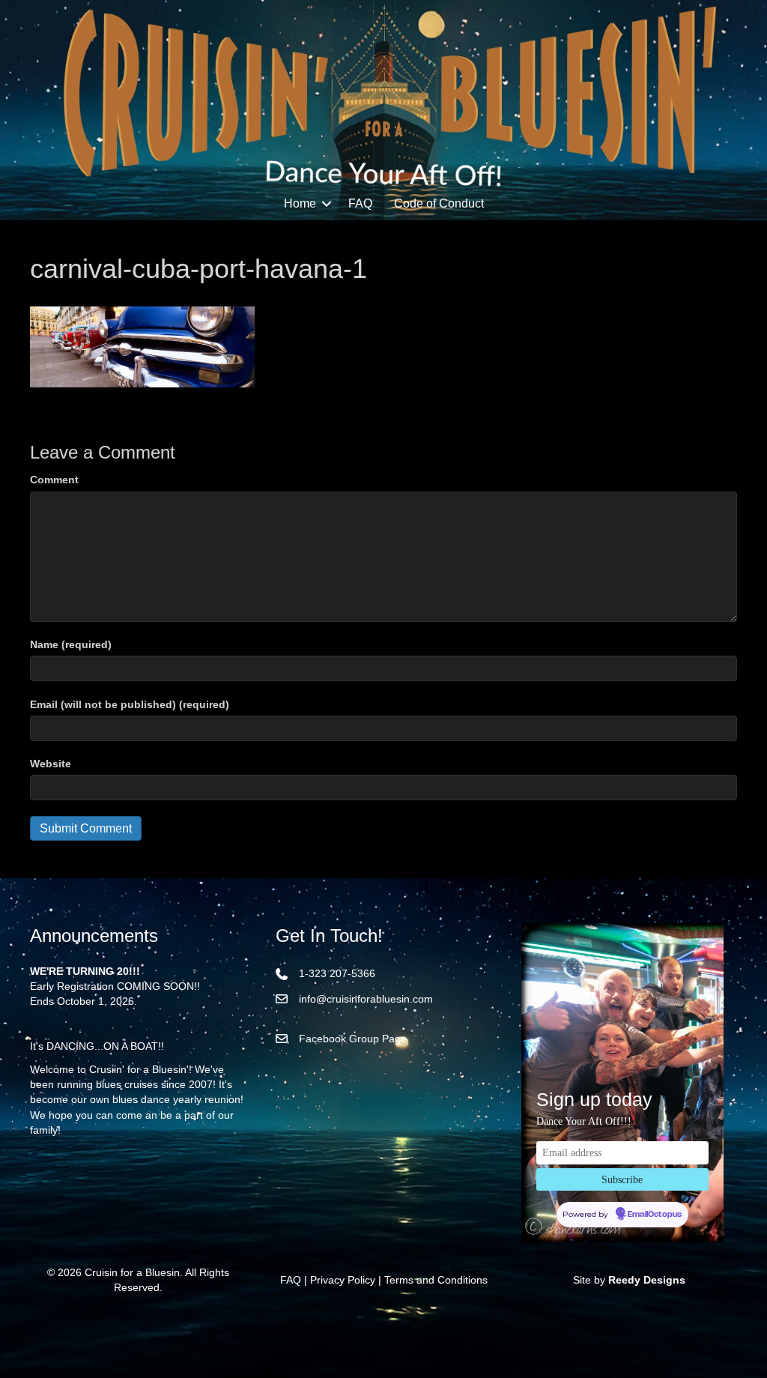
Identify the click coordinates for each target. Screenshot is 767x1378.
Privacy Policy (342, 1280)
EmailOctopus (655, 1214)
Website (50, 764)
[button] (326, 203)
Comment (54, 480)
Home (300, 203)
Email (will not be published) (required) (129, 704)
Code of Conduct (439, 203)
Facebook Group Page (353, 1039)
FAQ (360, 203)
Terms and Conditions (436, 1280)
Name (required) (71, 644)
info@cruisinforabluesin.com (366, 999)
